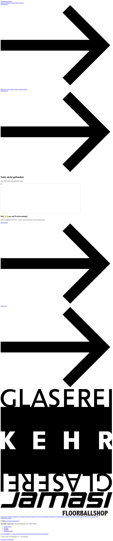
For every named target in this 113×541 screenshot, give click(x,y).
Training (17, 3)
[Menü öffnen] (1, 88)
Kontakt (21, 3)
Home (2, 89)
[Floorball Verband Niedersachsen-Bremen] (36, 534)
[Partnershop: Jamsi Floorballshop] (56, 515)
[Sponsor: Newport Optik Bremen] (39, 516)
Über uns (3, 3)
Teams (13, 3)
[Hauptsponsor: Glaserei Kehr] (56, 491)
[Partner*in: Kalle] (25, 516)
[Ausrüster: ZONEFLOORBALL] (10, 516)
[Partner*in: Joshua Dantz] (91, 516)
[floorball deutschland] (19, 534)
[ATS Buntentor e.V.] (7, 534)
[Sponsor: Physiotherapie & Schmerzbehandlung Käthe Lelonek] (66, 516)
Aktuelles (8, 3)
